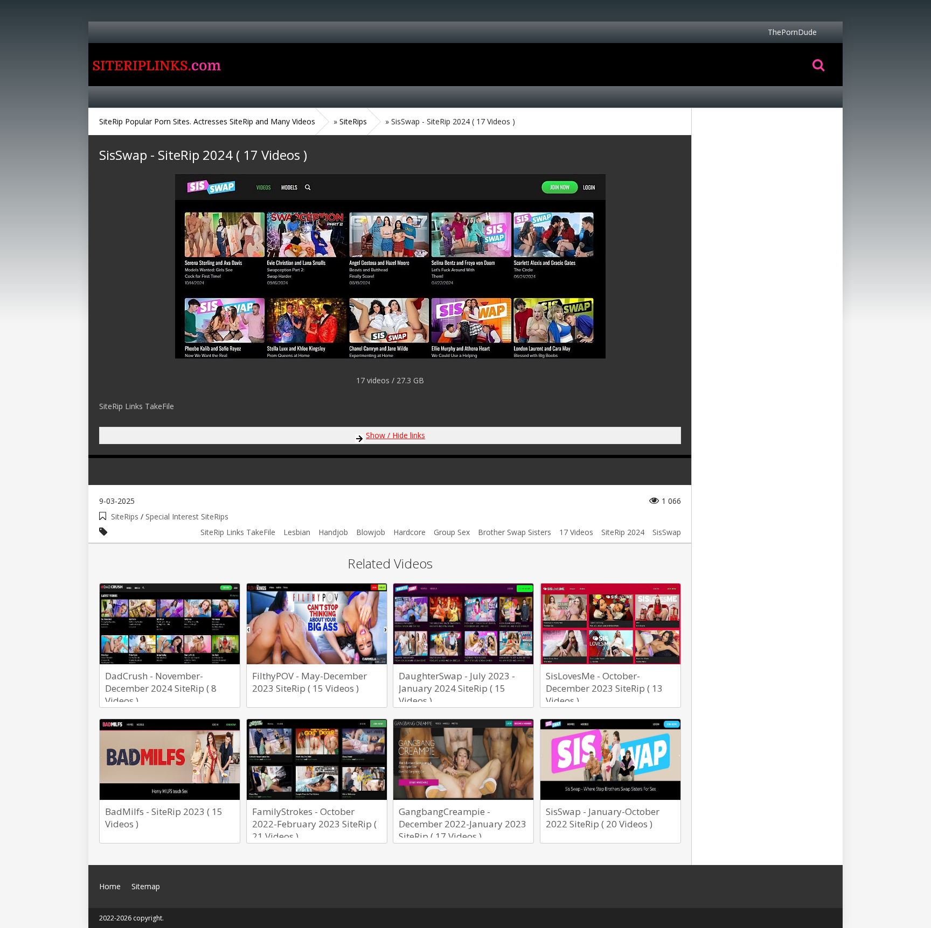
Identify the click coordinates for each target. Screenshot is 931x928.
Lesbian (296, 532)
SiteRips (124, 516)
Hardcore (409, 532)
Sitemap (145, 886)
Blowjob (370, 532)
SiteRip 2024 (622, 532)
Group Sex (452, 532)
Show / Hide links (395, 435)
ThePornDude (792, 32)
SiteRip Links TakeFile (237, 532)
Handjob (333, 532)
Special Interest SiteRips (186, 516)
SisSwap (666, 532)
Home (155, 64)
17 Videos (576, 532)
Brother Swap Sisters (514, 532)
